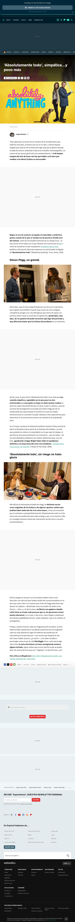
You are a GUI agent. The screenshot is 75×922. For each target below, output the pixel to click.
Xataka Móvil (7, 875)
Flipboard (64, 20)
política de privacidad (26, 804)
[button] (22, 134)
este (60, 243)
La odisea (30, 838)
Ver (38, 716)
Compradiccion (8, 896)
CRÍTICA (8, 20)
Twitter (71, 20)
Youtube (68, 20)
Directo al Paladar (49, 872)
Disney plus (54, 831)
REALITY (23, 20)
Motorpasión (61, 872)
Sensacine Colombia (36, 911)
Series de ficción (9, 831)
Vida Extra (20, 875)
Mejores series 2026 (21, 787)
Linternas (8, 52)
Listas (53, 835)
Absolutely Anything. (56, 664)
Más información (51, 920)
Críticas (33, 664)
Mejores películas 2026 (35, 787)
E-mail (28, 78)
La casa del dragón (9, 842)
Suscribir (36, 800)
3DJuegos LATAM (22, 908)
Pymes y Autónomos (23, 893)
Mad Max (50, 52)
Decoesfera (7, 893)
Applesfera (7, 878)
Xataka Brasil (7, 911)
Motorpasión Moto (63, 875)
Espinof (33, 875)
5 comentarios (11, 78)
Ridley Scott (67, 52)
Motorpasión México (63, 908)
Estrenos (26, 664)
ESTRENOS (16, 20)
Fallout (44, 52)
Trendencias (7, 890)
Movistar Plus (8, 835)
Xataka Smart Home (9, 880)
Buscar (68, 855)
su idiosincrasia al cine (49, 246)
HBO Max (53, 838)
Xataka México (8, 908)
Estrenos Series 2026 (59, 787)
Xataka (6, 872)
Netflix (30, 835)
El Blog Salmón (22, 890)
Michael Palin (42, 664)
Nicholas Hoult (35, 52)
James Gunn (25, 52)
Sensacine (34, 872)
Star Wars (58, 52)
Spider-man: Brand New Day (36, 842)
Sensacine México (36, 908)
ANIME (30, 20)
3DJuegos (20, 872)
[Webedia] (10, 863)
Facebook (61, 20)
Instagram (58, 20)
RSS (27, 814)
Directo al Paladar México (49, 909)
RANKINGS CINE (38, 20)
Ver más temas (9, 847)
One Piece (16, 52)
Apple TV (6, 838)
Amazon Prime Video (34, 831)
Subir (65, 863)
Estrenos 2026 (47, 787)
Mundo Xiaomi (8, 883)
